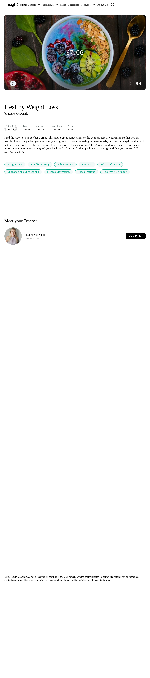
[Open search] (113, 5)
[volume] (138, 83)
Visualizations (86, 171)
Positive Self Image (115, 171)
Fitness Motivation (58, 171)
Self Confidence (110, 164)
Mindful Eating (40, 164)
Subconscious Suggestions (23, 171)
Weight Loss (14, 164)
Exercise (87, 164)
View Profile (136, 235)
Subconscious (65, 164)
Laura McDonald (18, 113)
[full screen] (128, 83)
